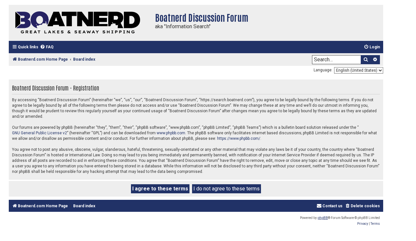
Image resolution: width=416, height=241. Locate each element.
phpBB (323, 218)
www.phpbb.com (171, 133)
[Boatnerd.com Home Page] (80, 22)
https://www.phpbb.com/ (238, 138)
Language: (323, 70)
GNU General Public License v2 (39, 133)
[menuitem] (47, 47)
